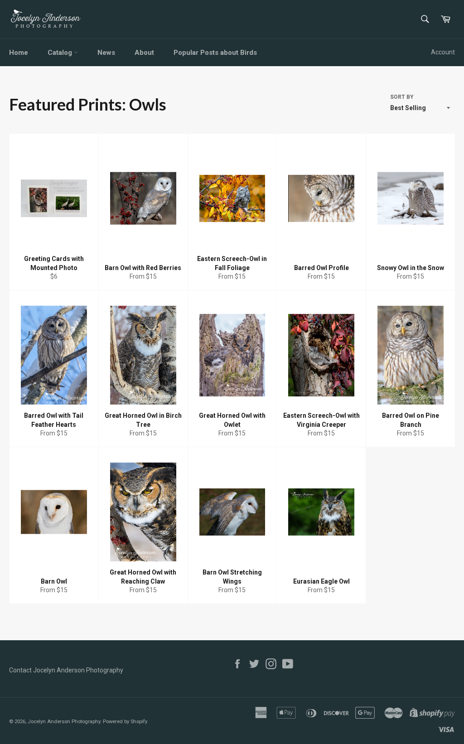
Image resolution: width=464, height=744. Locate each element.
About (144, 52)
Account (443, 52)
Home (18, 52)
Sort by (402, 97)
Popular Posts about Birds (215, 52)
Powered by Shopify (125, 722)
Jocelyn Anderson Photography (64, 722)
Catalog (61, 52)
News (106, 52)
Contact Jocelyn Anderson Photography (66, 670)
